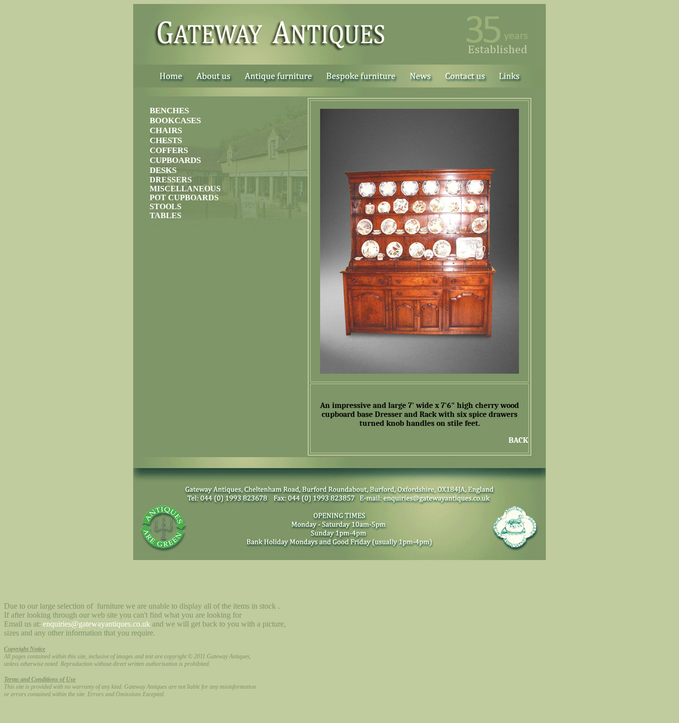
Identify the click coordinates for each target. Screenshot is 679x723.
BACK (518, 440)
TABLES (165, 215)
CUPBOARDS (175, 160)
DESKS (163, 170)
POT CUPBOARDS (184, 197)
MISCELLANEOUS (185, 188)
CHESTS (166, 140)
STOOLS (165, 206)
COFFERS (169, 150)
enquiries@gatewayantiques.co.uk (96, 624)
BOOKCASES (175, 120)
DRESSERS (171, 179)
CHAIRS (166, 130)
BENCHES (169, 110)
